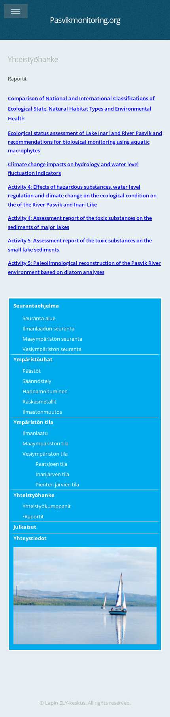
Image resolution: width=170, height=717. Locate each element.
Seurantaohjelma (36, 305)
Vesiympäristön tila (45, 453)
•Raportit (33, 516)
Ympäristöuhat (33, 359)
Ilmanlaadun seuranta (48, 328)
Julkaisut (24, 526)
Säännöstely (37, 381)
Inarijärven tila (52, 474)
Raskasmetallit (40, 401)
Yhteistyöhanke (34, 495)
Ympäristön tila (33, 422)
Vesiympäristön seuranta (52, 349)
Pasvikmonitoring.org (85, 19)
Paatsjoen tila (51, 463)
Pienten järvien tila (57, 484)
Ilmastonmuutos (42, 411)
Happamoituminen (45, 391)
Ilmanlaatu (35, 433)
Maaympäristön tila (45, 443)
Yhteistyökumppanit (47, 506)
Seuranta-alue (39, 318)
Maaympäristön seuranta (52, 338)
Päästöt (32, 370)
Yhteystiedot (30, 538)
